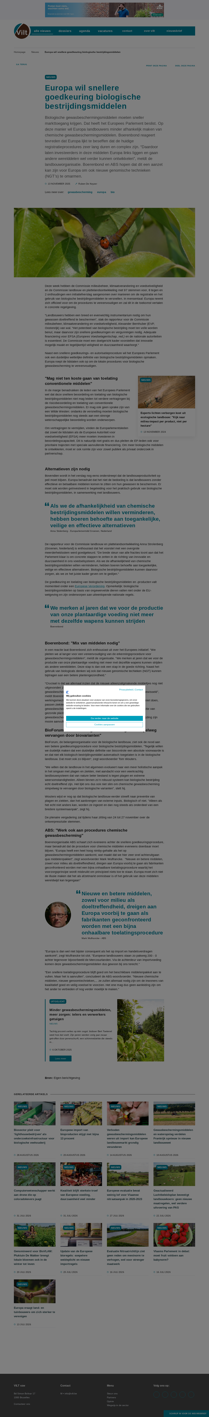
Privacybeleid (126, 689)
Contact (139, 689)
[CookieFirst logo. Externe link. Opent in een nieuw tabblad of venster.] (67, 692)
